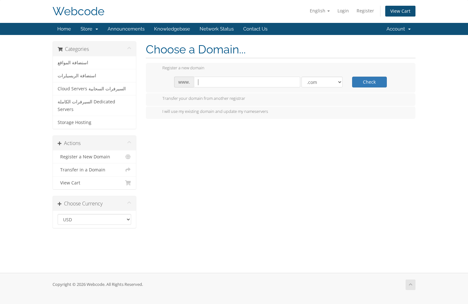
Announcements (126, 29)
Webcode (78, 11)
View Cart (400, 11)
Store (88, 29)
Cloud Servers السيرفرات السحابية (92, 89)
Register (365, 11)
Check (369, 82)
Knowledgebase (172, 29)
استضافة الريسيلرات (77, 76)
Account (397, 29)
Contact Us (255, 29)
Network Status (217, 29)
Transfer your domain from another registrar (203, 98)
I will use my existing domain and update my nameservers (215, 111)
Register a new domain (183, 68)
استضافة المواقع (73, 63)
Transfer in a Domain (81, 170)
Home (64, 29)
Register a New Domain (84, 157)
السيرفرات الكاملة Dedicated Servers (86, 105)
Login (343, 11)
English (318, 11)
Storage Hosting (74, 122)
